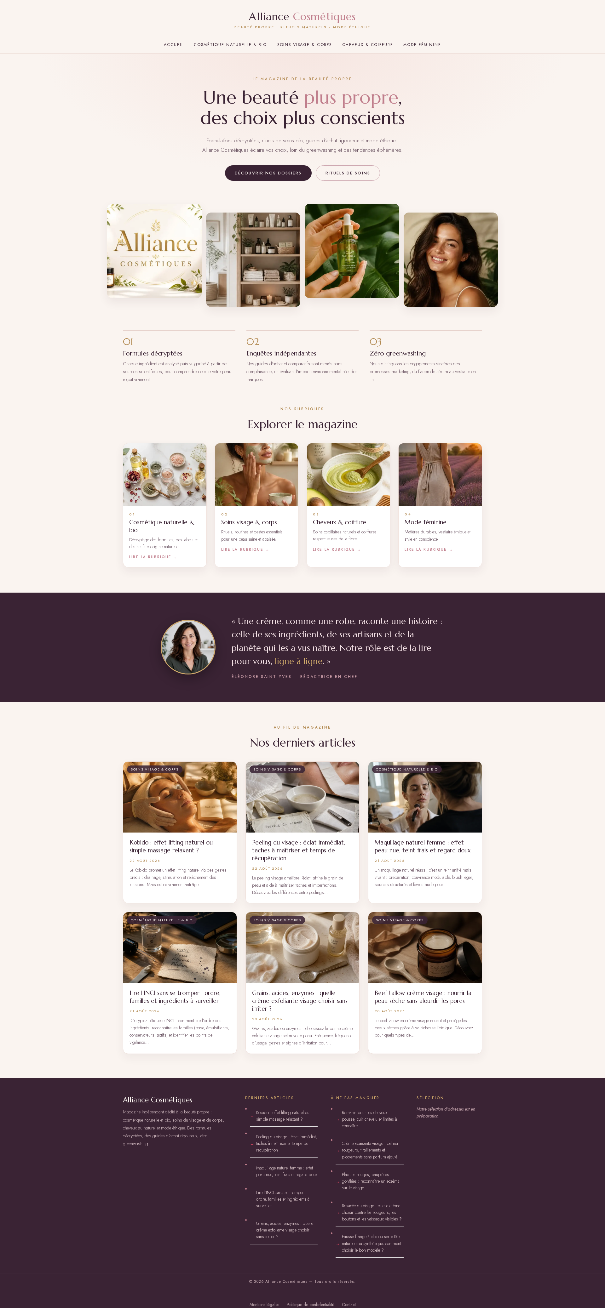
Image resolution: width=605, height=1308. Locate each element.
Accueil (173, 45)
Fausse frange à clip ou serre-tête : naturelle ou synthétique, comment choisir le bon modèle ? (372, 1243)
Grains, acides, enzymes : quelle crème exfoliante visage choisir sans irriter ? (284, 1230)
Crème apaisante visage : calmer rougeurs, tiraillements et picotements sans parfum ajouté (370, 1150)
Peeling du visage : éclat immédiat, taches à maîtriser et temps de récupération (286, 1143)
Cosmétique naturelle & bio (230, 45)
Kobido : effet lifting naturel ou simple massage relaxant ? (282, 1115)
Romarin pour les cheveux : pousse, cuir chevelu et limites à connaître (369, 1119)
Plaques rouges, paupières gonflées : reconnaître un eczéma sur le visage (371, 1181)
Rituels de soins (348, 173)
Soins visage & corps (304, 45)
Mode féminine (422, 45)
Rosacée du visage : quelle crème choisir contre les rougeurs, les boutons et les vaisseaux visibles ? (372, 1212)
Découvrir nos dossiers (268, 173)
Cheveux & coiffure (367, 45)
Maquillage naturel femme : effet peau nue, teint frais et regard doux (287, 1171)
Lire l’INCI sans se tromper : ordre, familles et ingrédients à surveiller (282, 1199)
